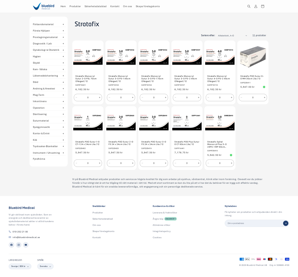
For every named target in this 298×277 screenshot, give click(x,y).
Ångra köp (164, 218)
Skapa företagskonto (104, 231)
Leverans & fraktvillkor (165, 212)
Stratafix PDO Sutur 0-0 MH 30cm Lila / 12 (252, 77)
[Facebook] (11, 245)
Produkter (98, 212)
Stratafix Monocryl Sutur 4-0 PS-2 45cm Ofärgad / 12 (218, 79)
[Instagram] (18, 245)
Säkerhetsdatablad (103, 218)
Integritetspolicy (162, 231)
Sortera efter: (208, 35)
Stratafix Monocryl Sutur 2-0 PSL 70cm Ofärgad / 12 (86, 79)
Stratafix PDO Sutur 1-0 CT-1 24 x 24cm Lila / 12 (87, 143)
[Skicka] (285, 223)
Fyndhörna (39, 158)
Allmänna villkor (161, 225)
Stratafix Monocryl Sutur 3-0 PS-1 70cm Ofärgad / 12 (152, 79)
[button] (249, 6)
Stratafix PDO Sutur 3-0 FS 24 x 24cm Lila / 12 (153, 143)
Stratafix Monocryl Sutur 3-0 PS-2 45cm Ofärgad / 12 (185, 79)
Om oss (97, 225)
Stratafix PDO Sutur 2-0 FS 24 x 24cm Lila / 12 (120, 143)
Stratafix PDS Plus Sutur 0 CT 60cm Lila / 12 (186, 143)
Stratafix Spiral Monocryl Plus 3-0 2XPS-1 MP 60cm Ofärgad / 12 (217, 145)
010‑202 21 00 (20, 231)
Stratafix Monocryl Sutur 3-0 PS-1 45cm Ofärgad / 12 (119, 79)
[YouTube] (26, 245)
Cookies (157, 237)
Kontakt (97, 237)
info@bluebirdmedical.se (26, 237)
